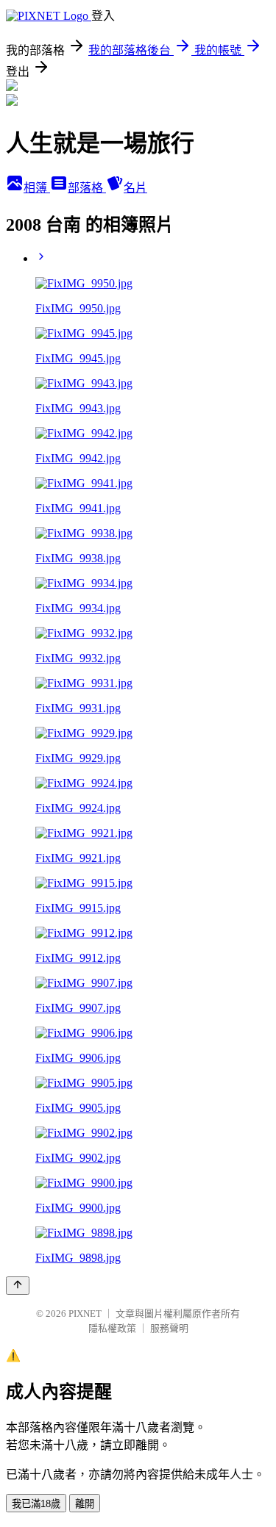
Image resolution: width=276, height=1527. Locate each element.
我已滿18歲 (36, 1503)
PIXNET (85, 1313)
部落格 (87, 188)
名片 (135, 188)
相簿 (37, 188)
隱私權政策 (112, 1328)
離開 (84, 1503)
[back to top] (17, 1285)
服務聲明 (169, 1328)
